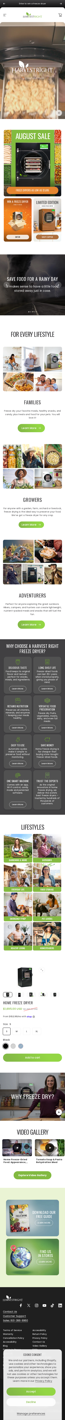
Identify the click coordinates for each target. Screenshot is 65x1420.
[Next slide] (58, 285)
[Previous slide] (6, 285)
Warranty (8, 1334)
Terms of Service (12, 1330)
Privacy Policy (43, 1381)
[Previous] (4, 3)
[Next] (60, 3)
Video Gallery (39, 1346)
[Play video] (32, 1097)
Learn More (17, 688)
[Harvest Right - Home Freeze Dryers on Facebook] (21, 1305)
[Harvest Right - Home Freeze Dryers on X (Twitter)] (29, 1305)
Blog (5, 1346)
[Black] (5, 1046)
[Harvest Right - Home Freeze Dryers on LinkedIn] (60, 1305)
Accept (31, 1391)
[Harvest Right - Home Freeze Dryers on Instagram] (36, 1305)
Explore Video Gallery (32, 1175)
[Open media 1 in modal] (42, 970)
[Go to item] (7, 994)
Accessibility (39, 1330)
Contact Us (38, 1342)
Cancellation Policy (13, 1338)
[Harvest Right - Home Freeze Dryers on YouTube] (44, 1305)
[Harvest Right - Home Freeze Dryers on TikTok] (52, 1305)
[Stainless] (13, 1046)
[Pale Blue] (20, 1046)
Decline (31, 1402)
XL (37, 1031)
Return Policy (39, 1334)
